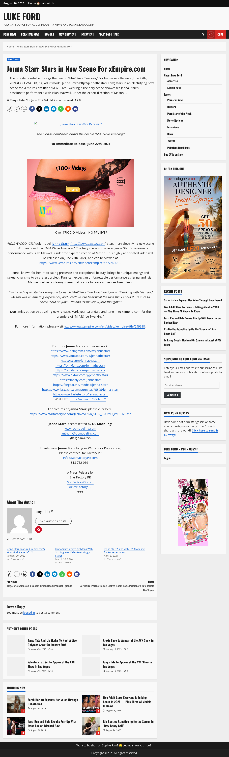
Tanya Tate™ (18, 100)
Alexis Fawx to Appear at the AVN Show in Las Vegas (91, 644)
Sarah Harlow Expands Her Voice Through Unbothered (16, 704)
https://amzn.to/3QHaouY (88, 399)
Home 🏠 (34, 3)
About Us (48, 3)
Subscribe (172, 394)
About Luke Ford (173, 75)
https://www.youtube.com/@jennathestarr (80, 356)
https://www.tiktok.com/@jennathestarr (80, 375)
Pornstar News (30, 34)
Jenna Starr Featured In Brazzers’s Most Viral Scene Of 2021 (26, 550)
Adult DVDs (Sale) (109, 34)
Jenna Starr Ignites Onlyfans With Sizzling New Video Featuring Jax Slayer (74, 552)
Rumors (49, 34)
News (170, 134)
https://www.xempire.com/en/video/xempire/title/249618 (79, 263)
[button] (9, 109)
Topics (167, 94)
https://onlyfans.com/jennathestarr (80, 365)
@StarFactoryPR (80, 487)
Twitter (171, 141)
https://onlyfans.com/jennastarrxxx (80, 370)
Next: (117, 586)
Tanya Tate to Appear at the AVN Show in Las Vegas (91, 666)
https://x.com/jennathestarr (80, 361)
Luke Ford (22, 16)
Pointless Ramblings (178, 148)
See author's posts (53, 521)
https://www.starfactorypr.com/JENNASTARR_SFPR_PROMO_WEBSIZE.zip (80, 414)
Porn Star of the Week (179, 114)
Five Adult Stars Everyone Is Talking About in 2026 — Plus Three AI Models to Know (91, 704)
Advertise (172, 81)
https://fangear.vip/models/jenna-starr (80, 385)
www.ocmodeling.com (80, 428)
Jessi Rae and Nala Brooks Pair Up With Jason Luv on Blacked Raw (16, 726)
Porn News (9, 34)
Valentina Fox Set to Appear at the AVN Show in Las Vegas (16, 666)
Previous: (39, 584)
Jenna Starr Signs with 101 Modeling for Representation (124, 550)
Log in (167, 458)
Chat (220, 34)
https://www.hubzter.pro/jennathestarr (80, 394)
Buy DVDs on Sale (173, 154)
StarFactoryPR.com (80, 482)
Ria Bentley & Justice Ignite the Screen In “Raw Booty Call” (91, 726)
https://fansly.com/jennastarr (80, 380)
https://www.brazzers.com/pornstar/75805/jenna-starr (80, 390)
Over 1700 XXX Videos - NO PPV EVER (81, 232)
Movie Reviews (67, 34)
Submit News (174, 88)
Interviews (87, 34)
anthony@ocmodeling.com (80, 433)
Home (167, 69)
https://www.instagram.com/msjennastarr (80, 351)
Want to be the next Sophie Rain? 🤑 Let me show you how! (113, 745)
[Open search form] (203, 34)
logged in (29, 612)
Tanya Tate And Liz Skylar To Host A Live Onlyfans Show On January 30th (16, 644)
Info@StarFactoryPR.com (80, 458)
